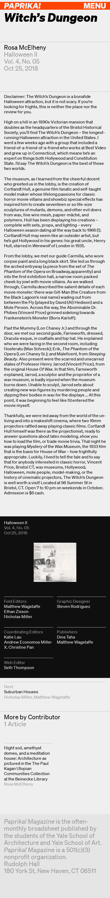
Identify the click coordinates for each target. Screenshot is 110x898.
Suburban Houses (21, 691)
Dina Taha (66, 637)
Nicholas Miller (18, 616)
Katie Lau (12, 637)
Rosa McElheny (25, 47)
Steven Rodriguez (73, 606)
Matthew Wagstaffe (22, 606)
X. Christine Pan (19, 647)
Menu (95, 5)
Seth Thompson (19, 667)
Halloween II (20, 54)
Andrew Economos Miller (28, 642)
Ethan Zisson (16, 611)
